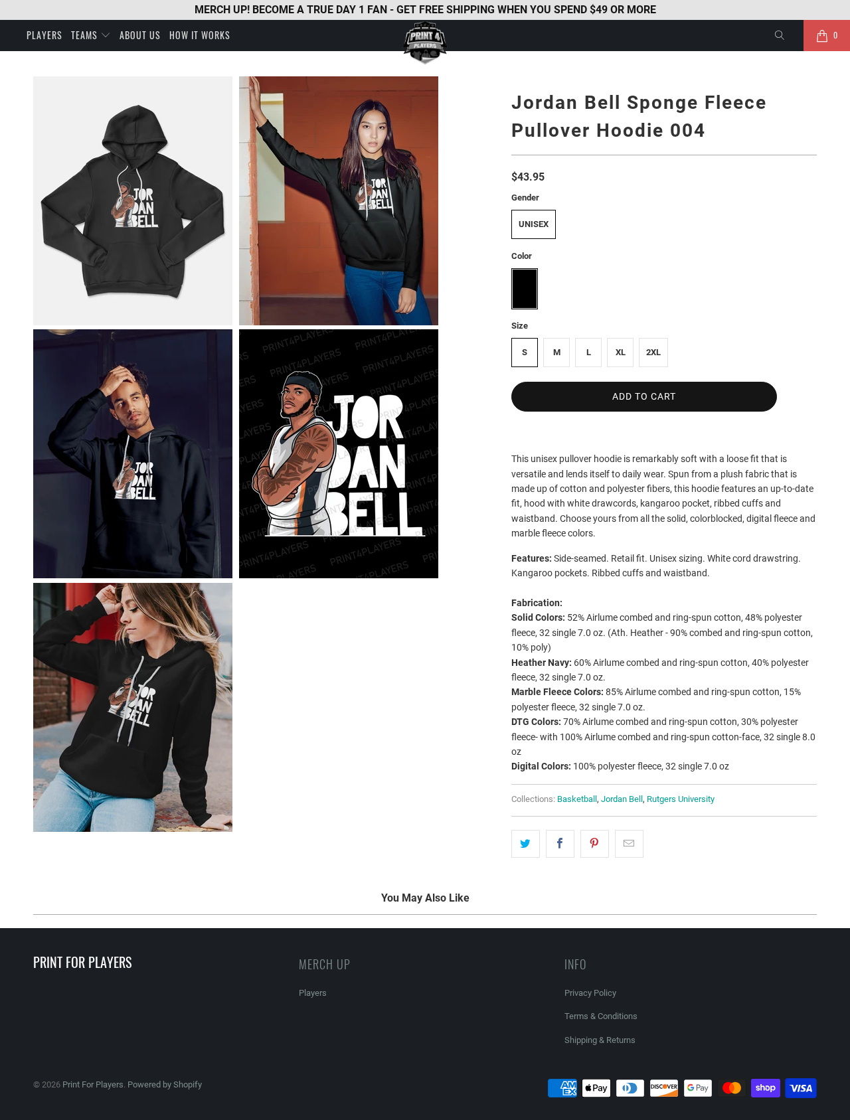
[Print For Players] (425, 42)
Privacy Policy (590, 993)
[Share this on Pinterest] (594, 844)
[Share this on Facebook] (560, 844)
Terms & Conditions (601, 1016)
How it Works (199, 35)
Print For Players (93, 1084)
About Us (140, 35)
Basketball (577, 799)
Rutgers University (681, 799)
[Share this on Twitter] (525, 844)
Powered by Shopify (165, 1084)
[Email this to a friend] (629, 844)
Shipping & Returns (600, 1040)
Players (44, 35)
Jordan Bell (622, 799)
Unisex (534, 224)
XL (621, 352)
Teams (85, 35)
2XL (653, 352)
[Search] (780, 36)
